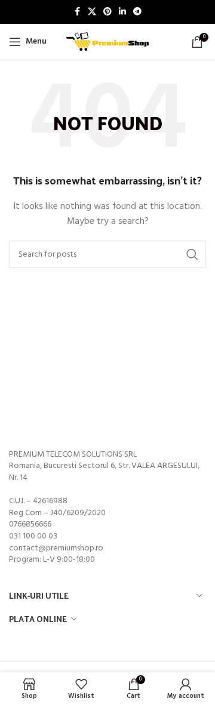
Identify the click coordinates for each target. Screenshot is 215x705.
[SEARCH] (192, 254)
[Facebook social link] (77, 12)
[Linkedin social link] (122, 12)
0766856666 (30, 524)
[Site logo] (107, 42)
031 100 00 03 (33, 536)
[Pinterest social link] (107, 12)
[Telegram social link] (137, 12)
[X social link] (92, 12)
